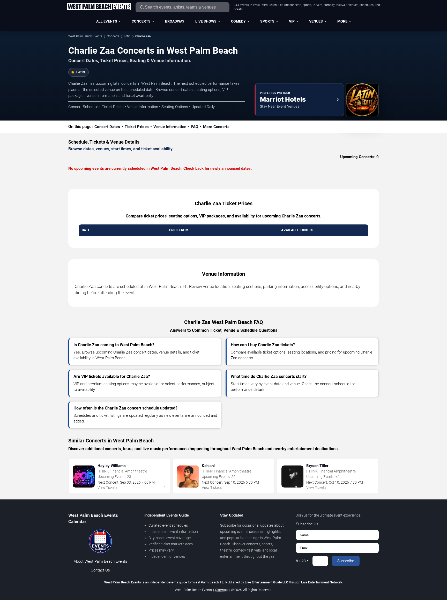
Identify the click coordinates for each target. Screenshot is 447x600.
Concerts (141, 21)
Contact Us (100, 570)
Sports (267, 21)
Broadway (174, 21)
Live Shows (206, 21)
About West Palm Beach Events (100, 561)
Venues (316, 21)
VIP (292, 21)
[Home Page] (99, 7)
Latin (127, 36)
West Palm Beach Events (85, 36)
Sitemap (221, 590)
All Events (106, 21)
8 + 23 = (302, 561)
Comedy (238, 21)
